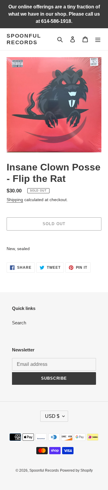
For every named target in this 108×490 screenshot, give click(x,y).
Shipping (15, 199)
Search (19, 322)
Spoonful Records (24, 39)
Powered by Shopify (76, 470)
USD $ (52, 416)
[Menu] (98, 39)
